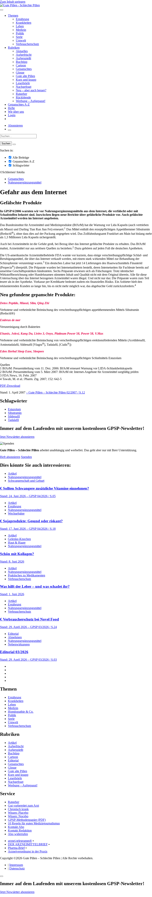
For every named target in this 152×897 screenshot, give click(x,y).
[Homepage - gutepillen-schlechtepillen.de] (20, 5)
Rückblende (23, 97)
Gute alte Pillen (25, 76)
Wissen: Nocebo (18, 816)
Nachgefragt (23, 86)
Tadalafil (13, 420)
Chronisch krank (18, 809)
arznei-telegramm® (20, 840)
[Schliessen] (1, 876)
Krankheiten (23, 22)
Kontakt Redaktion (20, 830)
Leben (20, 26)
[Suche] (9, 130)
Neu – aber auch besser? (31, 90)
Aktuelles (22, 51)
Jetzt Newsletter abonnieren (17, 436)
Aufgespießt (23, 58)
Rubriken (14, 47)
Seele (19, 37)
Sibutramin (15, 412)
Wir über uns (16, 111)
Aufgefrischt (23, 54)
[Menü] (1, 9)
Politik (20, 33)
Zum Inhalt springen (12, 1)
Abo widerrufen (18, 834)
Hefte (11, 108)
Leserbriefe (23, 83)
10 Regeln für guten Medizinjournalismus (34, 823)
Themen (13, 15)
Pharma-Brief (16, 848)
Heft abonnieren (10, 457)
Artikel (12, 473)
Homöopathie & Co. (20, 711)
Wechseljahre (16, 513)
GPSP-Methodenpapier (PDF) (27, 819)
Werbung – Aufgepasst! (30, 101)
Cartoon (21, 65)
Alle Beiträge (20, 157)
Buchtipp (21, 61)
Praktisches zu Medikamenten (26, 575)
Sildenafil (14, 416)
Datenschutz (17, 868)
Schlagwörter (20, 165)
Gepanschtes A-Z (19, 104)
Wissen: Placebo (18, 812)
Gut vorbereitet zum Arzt (23, 805)
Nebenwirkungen (19, 644)
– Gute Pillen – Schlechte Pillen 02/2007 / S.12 (55, 392)
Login (11, 115)
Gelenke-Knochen (19, 539)
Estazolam (14, 409)
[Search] (14, 144)
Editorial (13, 633)
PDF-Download (10, 385)
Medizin (21, 29)
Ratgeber (21, 94)
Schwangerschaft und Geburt (26, 480)
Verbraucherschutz (27, 44)
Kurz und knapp (26, 79)
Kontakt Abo (16, 827)
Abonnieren (15, 125)
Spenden (26, 457)
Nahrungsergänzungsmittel (24, 182)
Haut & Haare (17, 542)
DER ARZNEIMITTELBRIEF (28, 844)
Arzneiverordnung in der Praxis (27, 851)
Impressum (16, 865)
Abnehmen (15, 637)
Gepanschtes (24, 69)
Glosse (20, 72)
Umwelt (21, 40)
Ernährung (22, 19)
